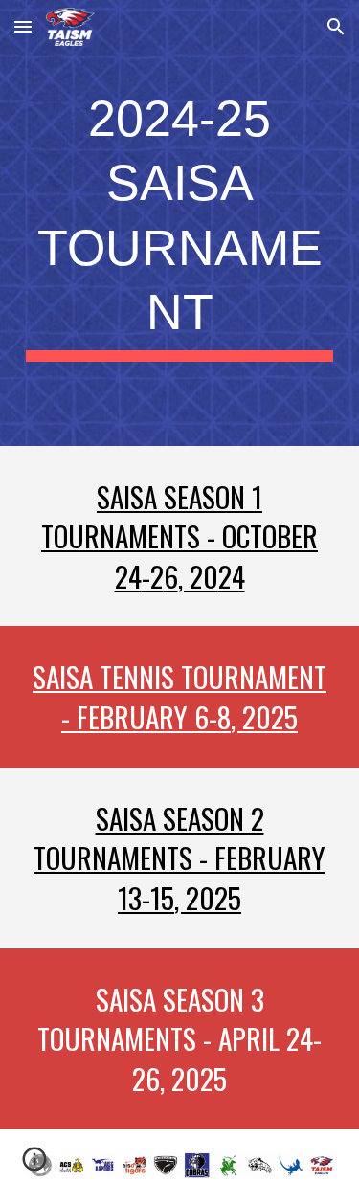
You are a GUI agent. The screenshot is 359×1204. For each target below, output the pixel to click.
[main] (180, 223)
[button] (23, 26)
